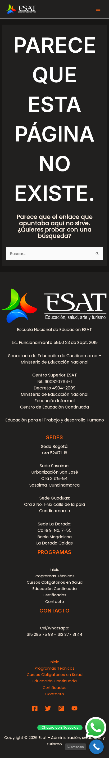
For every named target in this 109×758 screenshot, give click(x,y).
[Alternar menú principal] (98, 9)
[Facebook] (35, 708)
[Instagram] (61, 708)
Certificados (54, 595)
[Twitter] (48, 708)
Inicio (55, 569)
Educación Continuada (55, 588)
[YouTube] (74, 708)
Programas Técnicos (55, 576)
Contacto (54, 601)
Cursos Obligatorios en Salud (55, 582)
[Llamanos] (96, 746)
